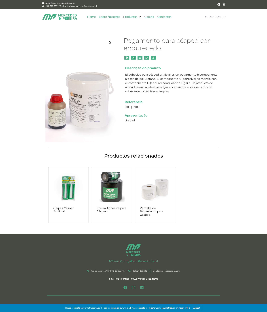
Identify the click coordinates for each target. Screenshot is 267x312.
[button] (132, 17)
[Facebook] (218, 4)
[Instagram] (224, 4)
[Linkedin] (141, 287)
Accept (196, 308)
